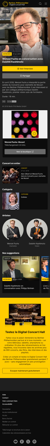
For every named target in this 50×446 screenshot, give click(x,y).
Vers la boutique (23, 151)
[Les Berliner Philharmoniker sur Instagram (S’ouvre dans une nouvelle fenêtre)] (34, 442)
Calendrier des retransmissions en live (16, 433)
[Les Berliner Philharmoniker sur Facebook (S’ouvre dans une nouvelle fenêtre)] (22, 442)
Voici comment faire (9, 401)
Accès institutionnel (9, 412)
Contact (5, 398)
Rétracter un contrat (10, 425)
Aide (4, 395)
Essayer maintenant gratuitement (25, 371)
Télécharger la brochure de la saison (16, 430)
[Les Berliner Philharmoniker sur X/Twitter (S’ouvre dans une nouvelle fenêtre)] (28, 442)
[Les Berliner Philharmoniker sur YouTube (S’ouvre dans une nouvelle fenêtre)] (16, 442)
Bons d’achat (7, 418)
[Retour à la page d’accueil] (15, 4)
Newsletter (6, 409)
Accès (4, 415)
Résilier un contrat (9, 422)
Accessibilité (7, 404)
